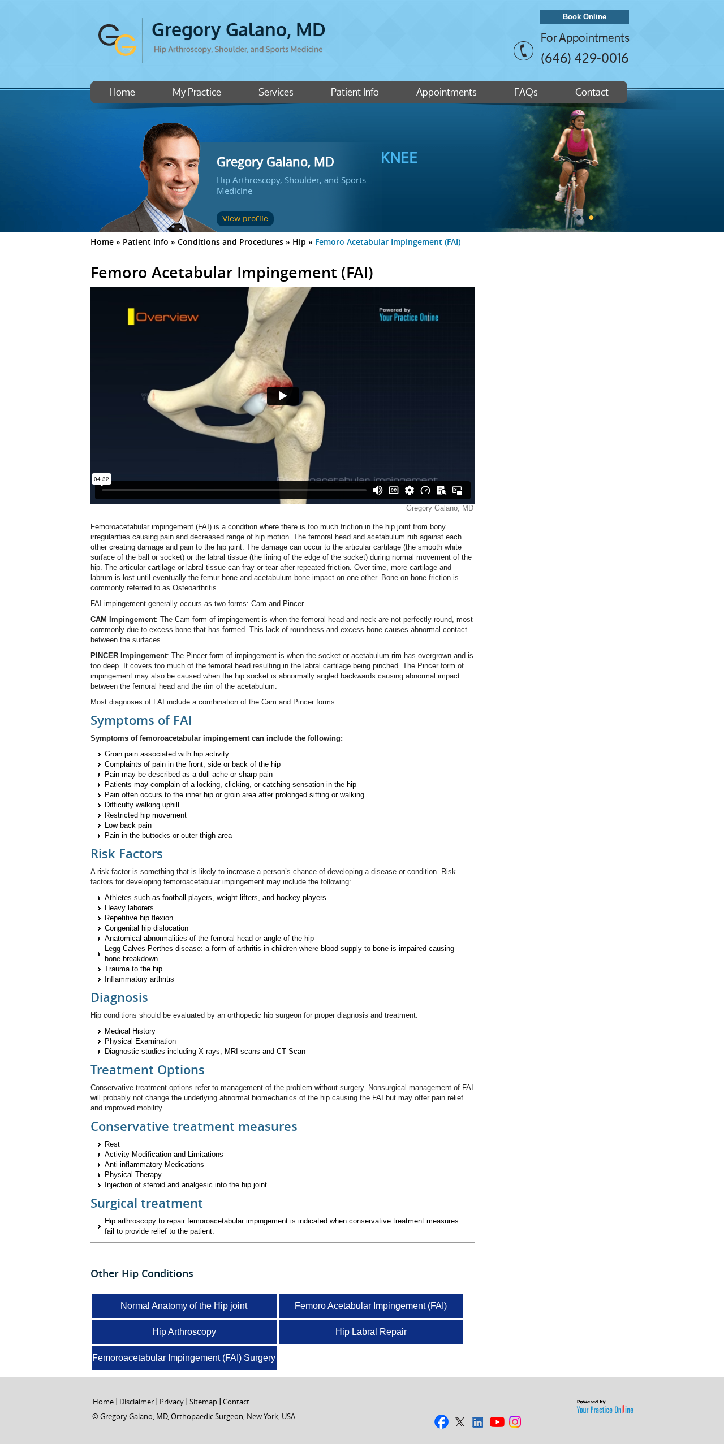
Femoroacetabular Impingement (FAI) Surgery (183, 1358)
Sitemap (203, 1402)
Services (276, 92)
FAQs (526, 92)
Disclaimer (136, 1402)
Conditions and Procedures (230, 241)
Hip (299, 241)
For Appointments (585, 38)
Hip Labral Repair (371, 1332)
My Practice (197, 92)
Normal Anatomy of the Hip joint (183, 1306)
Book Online (584, 16)
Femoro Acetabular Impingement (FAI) (371, 1306)
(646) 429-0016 (584, 57)
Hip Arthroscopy (184, 1332)
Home (122, 92)
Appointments (446, 92)
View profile (245, 218)
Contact (592, 92)
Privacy (172, 1402)
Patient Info (355, 92)
